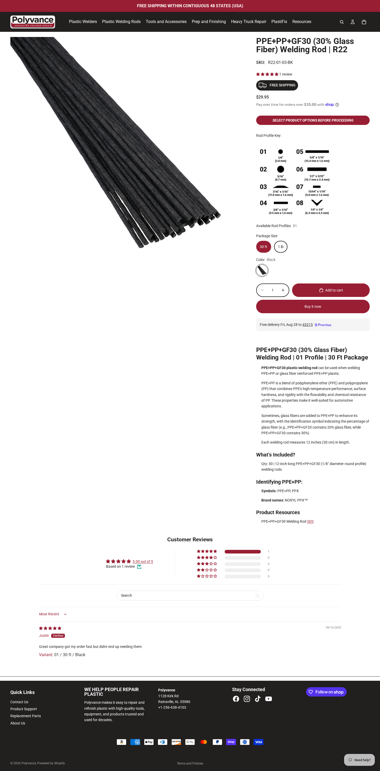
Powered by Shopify (51, 763)
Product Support (23, 709)
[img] (50, 628)
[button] (267, 74)
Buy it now (313, 306)
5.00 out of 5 (143, 561)
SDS (310, 521)
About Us (17, 723)
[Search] (341, 22)
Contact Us (19, 702)
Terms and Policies (190, 763)
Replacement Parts (25, 716)
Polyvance (28, 763)
